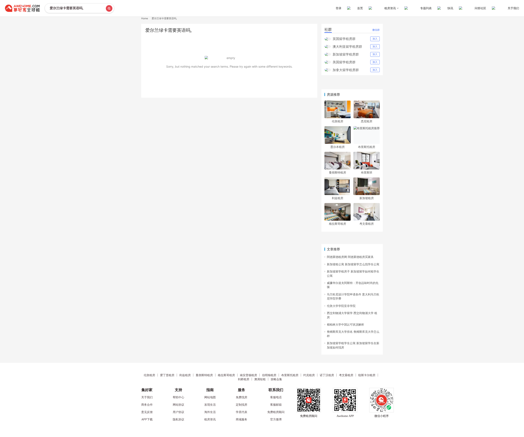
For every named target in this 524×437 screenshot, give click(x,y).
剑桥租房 (243, 379)
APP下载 (147, 419)
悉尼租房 (366, 121)
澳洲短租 (260, 379)
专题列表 (426, 8)
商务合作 (147, 404)
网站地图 (210, 397)
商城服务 (241, 419)
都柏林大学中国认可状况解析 (345, 324)
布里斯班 (366, 172)
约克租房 (309, 375)
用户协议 (178, 412)
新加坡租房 (366, 198)
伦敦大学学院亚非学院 (341, 306)
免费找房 (241, 397)
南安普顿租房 (248, 375)
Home (144, 18)
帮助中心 (178, 397)
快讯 (450, 8)
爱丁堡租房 (167, 375)
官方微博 (276, 419)
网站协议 (178, 404)
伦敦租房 (337, 121)
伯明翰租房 (269, 375)
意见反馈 (147, 412)
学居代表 (241, 412)
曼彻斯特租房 (337, 172)
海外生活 (210, 412)
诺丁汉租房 (327, 375)
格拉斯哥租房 (337, 223)
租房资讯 (210, 419)
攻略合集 (276, 379)
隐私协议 (178, 419)
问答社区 (480, 8)
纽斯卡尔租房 (366, 375)
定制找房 (241, 404)
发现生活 (210, 404)
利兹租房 (337, 198)
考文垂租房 (366, 223)
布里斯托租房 (366, 147)
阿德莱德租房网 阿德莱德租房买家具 (350, 257)
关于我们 (513, 8)
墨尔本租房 (337, 147)
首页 (360, 8)
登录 (338, 8)
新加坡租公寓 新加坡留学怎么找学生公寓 (353, 264)
